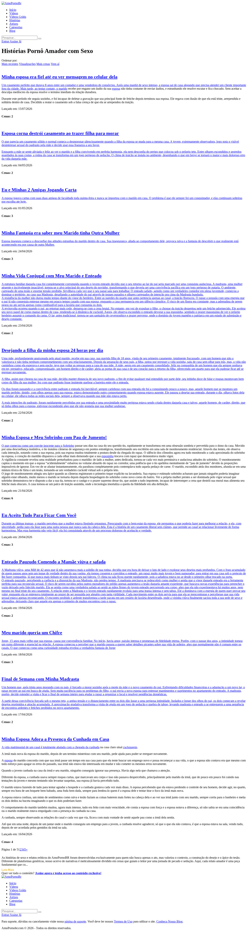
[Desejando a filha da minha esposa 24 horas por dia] (124, 341)
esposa (116, 88)
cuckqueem (130, 747)
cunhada (94, 747)
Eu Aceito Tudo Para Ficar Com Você (39, 515)
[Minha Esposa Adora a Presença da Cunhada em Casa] (124, 730)
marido (63, 88)
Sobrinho (68, 445)
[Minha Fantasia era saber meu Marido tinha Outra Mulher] (124, 224)
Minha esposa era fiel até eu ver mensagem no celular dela (59, 76)
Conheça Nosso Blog (169, 921)
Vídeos (13, 13)
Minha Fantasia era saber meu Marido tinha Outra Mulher (61, 232)
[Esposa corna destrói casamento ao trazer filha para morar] (124, 124)
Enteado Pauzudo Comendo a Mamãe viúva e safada (54, 561)
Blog (12, 30)
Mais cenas (43, 64)
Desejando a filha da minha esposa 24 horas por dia (52, 350)
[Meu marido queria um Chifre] (124, 624)
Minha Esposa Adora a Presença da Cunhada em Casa (55, 739)
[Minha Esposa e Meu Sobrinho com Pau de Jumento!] (124, 428)
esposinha (108, 456)
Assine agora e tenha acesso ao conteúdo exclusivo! (68, 873)
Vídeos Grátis (17, 16)
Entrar (6, 41)
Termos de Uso (123, 921)
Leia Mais (8, 869)
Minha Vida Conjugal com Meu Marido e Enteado (52, 275)
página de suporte (75, 921)
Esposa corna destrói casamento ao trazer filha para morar (60, 133)
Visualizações (27, 64)
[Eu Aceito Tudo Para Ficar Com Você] (124, 506)
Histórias (14, 20)
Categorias (15, 27)
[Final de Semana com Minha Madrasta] (124, 670)
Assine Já (15, 41)
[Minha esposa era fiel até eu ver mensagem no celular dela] (124, 68)
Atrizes (13, 23)
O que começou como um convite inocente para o (32, 445)
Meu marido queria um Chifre (32, 632)
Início (12, 9)
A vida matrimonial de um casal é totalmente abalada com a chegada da (45, 747)
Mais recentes (10, 64)
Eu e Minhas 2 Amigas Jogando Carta (39, 189)
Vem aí (55, 64)
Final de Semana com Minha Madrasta (40, 679)
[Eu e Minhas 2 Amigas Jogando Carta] (124, 181)
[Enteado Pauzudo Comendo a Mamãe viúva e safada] (124, 553)
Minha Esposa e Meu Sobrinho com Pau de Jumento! (54, 437)
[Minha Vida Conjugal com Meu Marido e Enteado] (124, 267)
